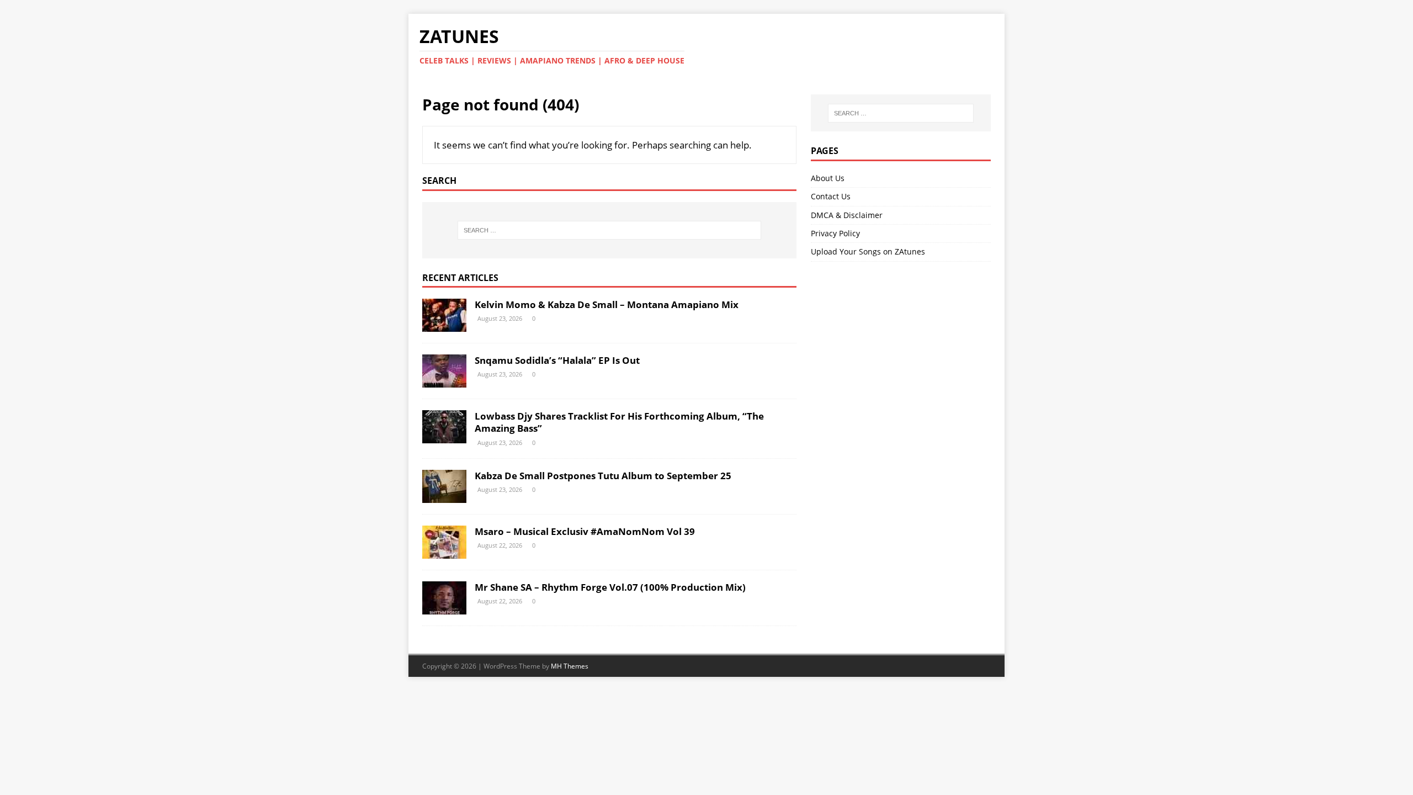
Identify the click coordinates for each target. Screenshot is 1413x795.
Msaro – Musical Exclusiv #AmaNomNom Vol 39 (585, 531)
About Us (827, 178)
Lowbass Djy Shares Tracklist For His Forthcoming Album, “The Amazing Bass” (619, 422)
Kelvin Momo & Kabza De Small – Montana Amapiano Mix (607, 304)
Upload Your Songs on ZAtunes (868, 251)
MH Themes (569, 666)
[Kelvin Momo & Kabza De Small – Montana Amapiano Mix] (444, 325)
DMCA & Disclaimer (847, 215)
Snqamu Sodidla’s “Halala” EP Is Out (557, 360)
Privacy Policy (835, 233)
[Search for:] (609, 230)
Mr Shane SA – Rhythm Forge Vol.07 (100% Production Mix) (610, 587)
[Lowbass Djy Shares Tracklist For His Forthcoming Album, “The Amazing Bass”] (444, 437)
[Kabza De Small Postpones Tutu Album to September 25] (444, 496)
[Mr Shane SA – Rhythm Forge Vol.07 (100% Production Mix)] (444, 608)
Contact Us (831, 196)
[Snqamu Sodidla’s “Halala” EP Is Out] (444, 381)
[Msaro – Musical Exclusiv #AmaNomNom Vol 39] (444, 552)
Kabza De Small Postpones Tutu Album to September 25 (603, 475)
